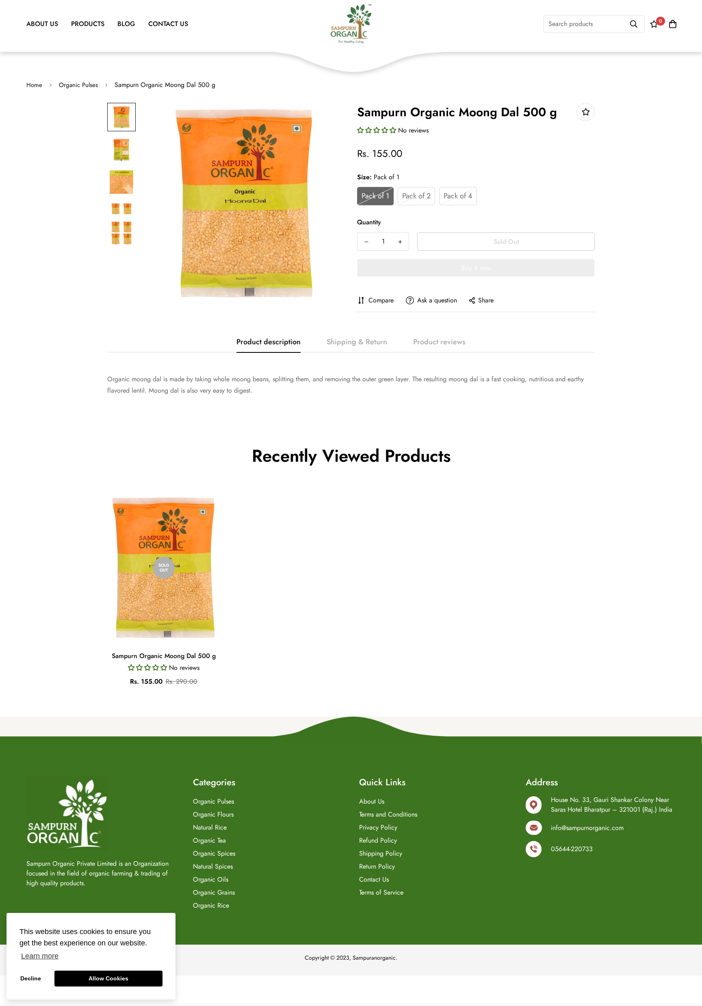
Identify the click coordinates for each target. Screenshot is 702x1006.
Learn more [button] (39, 956)
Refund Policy (378, 840)
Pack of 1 (375, 196)
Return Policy (377, 866)
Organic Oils (210, 879)
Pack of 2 (416, 196)
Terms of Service (381, 892)
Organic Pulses (78, 84)
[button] (377, 130)
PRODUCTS (87, 23)
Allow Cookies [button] (108, 978)
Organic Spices (214, 853)
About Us (371, 801)
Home (34, 84)
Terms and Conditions (388, 814)
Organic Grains (214, 892)
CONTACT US (168, 23)
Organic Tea (209, 840)
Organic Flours (213, 814)
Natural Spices (213, 866)
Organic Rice (211, 905)
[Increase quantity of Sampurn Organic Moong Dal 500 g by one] (400, 241)
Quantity (369, 222)
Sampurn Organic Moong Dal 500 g (164, 656)
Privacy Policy (378, 827)
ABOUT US (42, 23)
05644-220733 (572, 849)
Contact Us (374, 879)
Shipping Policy (380, 853)
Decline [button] (30, 978)
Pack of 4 (458, 196)
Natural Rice (210, 827)
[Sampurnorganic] (351, 24)
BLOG (126, 23)
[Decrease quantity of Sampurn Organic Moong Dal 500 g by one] (366, 241)
